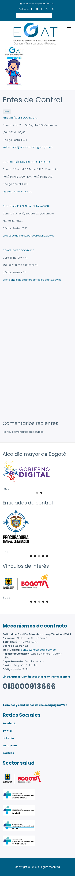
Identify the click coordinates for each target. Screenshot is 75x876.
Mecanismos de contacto (35, 625)
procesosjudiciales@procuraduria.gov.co (29, 235)
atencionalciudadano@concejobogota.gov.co (32, 280)
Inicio (7, 111)
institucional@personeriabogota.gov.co (27, 147)
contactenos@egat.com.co (38, 649)
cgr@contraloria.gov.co (17, 191)
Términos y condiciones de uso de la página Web (35, 705)
